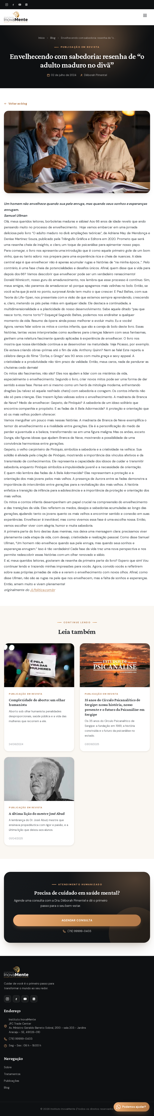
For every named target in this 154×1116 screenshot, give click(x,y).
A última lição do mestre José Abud (36, 813)
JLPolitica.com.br (42, 590)
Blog (52, 38)
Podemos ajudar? (134, 1106)
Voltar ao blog (17, 103)
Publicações (11, 1081)
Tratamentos (12, 1074)
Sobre (8, 1067)
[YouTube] (20, 5)
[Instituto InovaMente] (16, 17)
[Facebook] (13, 5)
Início (41, 38)
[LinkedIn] (26, 5)
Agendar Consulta (77, 920)
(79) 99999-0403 (79, 931)
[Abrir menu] (145, 17)
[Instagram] (7, 5)
